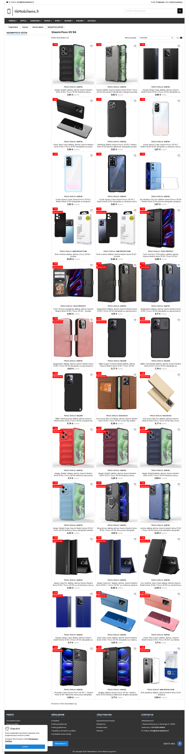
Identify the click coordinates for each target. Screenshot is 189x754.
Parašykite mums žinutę (61, 734)
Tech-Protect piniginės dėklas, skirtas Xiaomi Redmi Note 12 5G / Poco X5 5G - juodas (73, 310)
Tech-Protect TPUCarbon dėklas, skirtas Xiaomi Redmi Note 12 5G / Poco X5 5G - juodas (161, 256)
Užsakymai (100, 724)
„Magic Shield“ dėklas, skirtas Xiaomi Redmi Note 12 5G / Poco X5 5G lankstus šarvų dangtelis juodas (73, 92)
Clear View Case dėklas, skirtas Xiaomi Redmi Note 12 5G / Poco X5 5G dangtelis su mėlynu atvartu (117, 640)
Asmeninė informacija (105, 721)
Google (92, 20)
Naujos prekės (12, 724)
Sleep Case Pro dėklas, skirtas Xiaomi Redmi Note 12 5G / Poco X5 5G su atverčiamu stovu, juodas (73, 585)
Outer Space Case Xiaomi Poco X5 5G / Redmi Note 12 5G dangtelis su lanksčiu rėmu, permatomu (161, 146)
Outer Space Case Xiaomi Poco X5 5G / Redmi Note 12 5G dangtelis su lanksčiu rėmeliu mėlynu (73, 201)
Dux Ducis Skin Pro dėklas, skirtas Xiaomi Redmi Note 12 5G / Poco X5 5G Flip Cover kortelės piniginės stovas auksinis (160, 420)
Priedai (12, 20)
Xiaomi (79, 20)
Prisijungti (160, 2)
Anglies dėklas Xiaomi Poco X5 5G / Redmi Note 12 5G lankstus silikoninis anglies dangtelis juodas (117, 694)
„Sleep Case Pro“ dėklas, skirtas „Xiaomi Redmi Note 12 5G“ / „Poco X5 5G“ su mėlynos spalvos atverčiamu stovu (117, 585)
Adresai (99, 731)
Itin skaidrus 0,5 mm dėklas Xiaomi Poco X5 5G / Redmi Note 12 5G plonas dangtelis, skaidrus (160, 200)
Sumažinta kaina (13, 721)
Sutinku (25, 746)
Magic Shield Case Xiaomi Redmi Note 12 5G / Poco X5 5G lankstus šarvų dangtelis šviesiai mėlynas (73, 530)
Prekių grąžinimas (58, 727)
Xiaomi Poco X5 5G (16, 32)
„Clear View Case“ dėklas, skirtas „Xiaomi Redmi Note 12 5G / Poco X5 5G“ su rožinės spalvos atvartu (160, 640)
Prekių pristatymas (59, 724)
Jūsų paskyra (104, 714)
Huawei (67, 20)
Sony (57, 20)
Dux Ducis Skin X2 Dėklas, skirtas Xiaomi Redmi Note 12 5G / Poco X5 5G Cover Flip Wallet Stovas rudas (117, 420)
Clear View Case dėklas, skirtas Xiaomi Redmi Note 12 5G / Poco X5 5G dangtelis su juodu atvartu (73, 146)
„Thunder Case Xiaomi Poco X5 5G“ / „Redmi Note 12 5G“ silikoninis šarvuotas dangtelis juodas (73, 694)
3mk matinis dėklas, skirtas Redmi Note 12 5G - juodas (117, 255)
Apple (23, 20)
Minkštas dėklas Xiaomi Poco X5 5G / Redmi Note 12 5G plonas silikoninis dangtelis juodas (117, 145)
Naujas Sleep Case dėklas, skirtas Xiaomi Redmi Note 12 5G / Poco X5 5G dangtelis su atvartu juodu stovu (160, 92)
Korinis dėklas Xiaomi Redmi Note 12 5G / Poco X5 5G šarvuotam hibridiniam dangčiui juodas (117, 91)
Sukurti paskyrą (175, 2)
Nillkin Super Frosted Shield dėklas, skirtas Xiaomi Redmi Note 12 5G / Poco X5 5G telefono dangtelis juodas (117, 366)
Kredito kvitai (101, 727)
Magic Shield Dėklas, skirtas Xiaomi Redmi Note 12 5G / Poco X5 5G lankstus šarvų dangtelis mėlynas (160, 475)
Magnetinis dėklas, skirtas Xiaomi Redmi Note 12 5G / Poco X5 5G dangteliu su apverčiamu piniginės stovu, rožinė (73, 366)
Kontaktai (55, 721)
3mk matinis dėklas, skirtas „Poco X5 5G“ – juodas (73, 255)
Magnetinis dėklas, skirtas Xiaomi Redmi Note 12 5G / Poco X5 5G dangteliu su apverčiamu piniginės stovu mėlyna (161, 311)
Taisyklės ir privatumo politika (63, 731)
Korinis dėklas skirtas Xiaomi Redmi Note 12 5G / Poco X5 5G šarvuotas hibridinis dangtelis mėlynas (160, 530)
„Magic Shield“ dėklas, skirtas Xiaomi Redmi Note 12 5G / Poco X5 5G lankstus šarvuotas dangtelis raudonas (73, 475)
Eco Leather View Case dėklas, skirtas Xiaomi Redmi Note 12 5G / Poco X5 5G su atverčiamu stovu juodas (160, 585)
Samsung (35, 20)
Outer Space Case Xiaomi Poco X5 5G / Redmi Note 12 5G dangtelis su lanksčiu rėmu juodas (117, 201)
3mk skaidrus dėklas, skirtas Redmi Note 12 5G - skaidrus (161, 693)
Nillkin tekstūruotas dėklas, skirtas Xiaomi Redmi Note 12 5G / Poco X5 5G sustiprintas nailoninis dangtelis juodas (73, 420)
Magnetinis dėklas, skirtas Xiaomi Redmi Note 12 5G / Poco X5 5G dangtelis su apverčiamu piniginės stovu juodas (117, 311)
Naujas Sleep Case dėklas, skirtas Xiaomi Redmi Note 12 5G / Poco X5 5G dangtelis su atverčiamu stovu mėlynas (73, 640)
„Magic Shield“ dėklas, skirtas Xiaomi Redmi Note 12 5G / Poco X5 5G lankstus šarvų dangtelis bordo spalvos (117, 475)
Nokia (47, 20)
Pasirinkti (157, 37)
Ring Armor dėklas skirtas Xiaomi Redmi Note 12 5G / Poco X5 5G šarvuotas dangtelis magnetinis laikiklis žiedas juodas (117, 530)
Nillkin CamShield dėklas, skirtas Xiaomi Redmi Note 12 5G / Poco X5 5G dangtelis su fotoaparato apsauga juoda (160, 366)
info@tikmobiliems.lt (25, 2)
